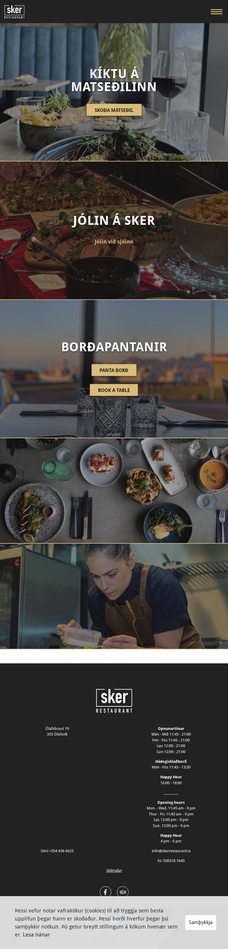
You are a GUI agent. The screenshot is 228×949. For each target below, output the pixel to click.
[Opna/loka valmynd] (216, 11)
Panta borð (113, 370)
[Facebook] (105, 892)
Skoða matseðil (114, 110)
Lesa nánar (36, 934)
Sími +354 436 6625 (57, 851)
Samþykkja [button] (201, 922)
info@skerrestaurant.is (171, 851)
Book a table (114, 390)
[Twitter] (123, 892)
